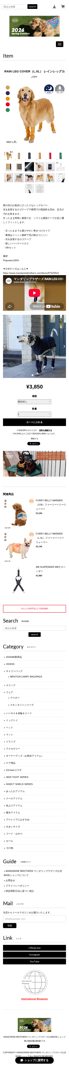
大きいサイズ (13, 826)
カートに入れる (34, 422)
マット (9, 734)
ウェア (9, 692)
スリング (10, 685)
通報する (34, 439)
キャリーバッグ (14, 671)
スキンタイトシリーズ (22, 704)
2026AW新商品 (14, 657)
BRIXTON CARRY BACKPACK (26, 676)
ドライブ (10, 741)
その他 (9, 848)
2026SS (10, 664)
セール (9, 841)
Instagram (34, 954)
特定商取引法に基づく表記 (20, 891)
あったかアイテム (15, 791)
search (32, 6)
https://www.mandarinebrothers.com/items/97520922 (31, 273)
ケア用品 (10, 763)
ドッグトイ (12, 720)
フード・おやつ (14, 833)
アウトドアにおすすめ (17, 819)
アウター (15, 697)
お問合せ (10, 880)
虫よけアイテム (14, 805)
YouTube (34, 961)
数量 (34, 408)
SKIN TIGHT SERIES (17, 777)
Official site (34, 947)
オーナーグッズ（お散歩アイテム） (25, 755)
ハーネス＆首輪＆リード (19, 713)
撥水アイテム (13, 812)
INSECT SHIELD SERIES (19, 784)
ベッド (9, 727)
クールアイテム (14, 798)
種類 (34, 396)
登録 (9, 925)
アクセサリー (13, 748)
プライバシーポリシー (17, 885)
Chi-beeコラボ (13, 770)
